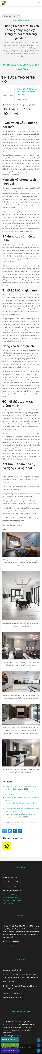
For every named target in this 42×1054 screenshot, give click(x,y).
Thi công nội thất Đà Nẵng (11, 900)
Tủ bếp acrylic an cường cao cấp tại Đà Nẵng (19, 792)
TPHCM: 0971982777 (8, 1050)
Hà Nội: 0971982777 (8, 1040)
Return (10, 825)
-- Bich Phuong (22, 99)
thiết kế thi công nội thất (12, 822)
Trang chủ (9, 16)
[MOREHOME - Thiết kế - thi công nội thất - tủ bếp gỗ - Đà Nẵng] (4, 3)
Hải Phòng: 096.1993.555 (10, 1045)
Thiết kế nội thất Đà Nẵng (10, 898)
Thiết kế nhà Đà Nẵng (9, 895)
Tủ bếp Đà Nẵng (7, 903)
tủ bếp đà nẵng (20, 1047)
